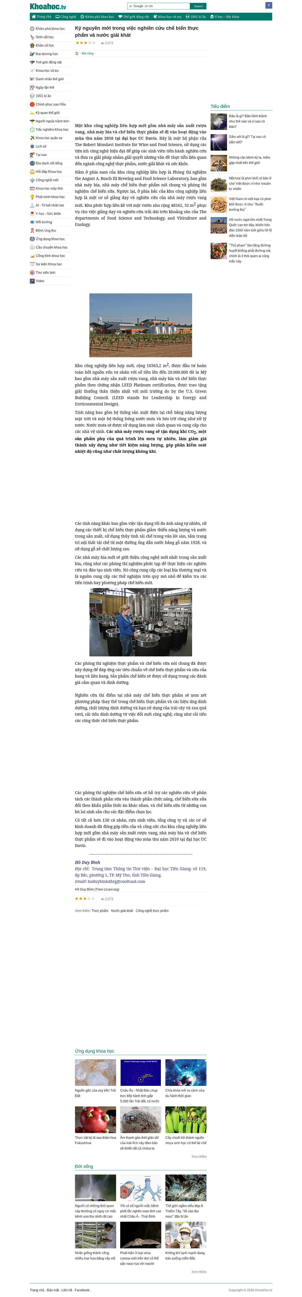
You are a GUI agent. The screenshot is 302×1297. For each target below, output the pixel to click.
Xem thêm (199, 1156)
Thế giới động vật (135, 17)
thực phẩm (99, 910)
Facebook (82, 1290)
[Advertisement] (140, 89)
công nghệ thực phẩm (152, 910)
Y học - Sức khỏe (226, 17)
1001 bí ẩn (198, 17)
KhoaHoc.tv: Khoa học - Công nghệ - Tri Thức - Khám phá (52, 6)
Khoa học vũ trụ (169, 17)
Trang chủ (43, 16)
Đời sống (87, 53)
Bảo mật (53, 1290)
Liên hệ (66, 1290)
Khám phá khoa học (99, 17)
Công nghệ (68, 17)
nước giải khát (122, 910)
